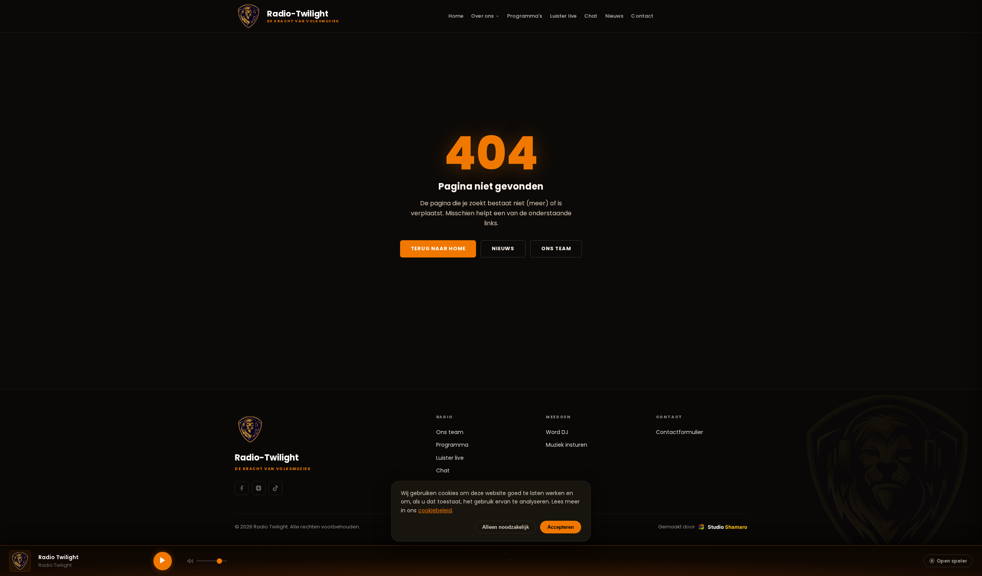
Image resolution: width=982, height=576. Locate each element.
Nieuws (614, 16)
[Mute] (190, 561)
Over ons (482, 16)
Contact (642, 16)
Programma (452, 445)
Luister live (563, 16)
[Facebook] (242, 488)
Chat (591, 16)
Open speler (952, 561)
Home (456, 16)
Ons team (556, 248)
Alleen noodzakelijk (505, 527)
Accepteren (560, 527)
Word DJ (557, 432)
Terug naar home (438, 248)
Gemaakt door (702, 526)
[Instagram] (258, 488)
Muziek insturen (566, 445)
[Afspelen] (162, 561)
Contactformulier (679, 432)
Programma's (524, 16)
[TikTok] (275, 488)
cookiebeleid (435, 510)
